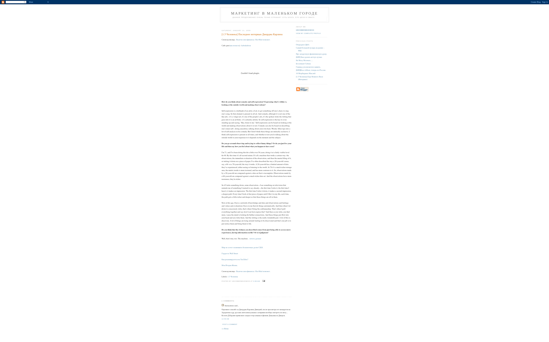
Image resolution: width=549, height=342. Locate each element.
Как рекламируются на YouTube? (235, 259)
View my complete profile (308, 33)
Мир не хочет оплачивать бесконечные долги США (242, 247)
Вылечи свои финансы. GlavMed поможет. (253, 39)
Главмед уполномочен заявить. (308, 67)
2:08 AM (256, 281)
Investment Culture (303, 63)
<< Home (225, 328)
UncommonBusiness (305, 30)
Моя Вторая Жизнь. (230, 265)
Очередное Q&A (302, 44)
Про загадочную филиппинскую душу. (311, 54)
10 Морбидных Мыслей (305, 73)
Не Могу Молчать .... (304, 60)
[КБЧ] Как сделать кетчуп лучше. (309, 57)
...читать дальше (254, 238)
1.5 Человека (233, 276)
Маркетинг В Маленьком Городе (274, 13)
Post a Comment (229, 324)
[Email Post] (263, 281)
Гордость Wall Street (230, 253)
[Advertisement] (255, 25)
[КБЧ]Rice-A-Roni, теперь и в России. (311, 70)
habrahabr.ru (246, 45)
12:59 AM (225, 319)
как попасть (234, 45)
